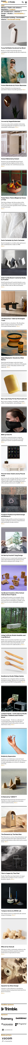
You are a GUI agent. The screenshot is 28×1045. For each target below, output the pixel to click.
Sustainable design (13, 19)
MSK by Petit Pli (6, 434)
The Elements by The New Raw (11, 834)
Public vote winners (14, 7)
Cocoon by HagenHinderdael (10, 121)
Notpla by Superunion (8, 756)
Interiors (17, 11)
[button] (23, 2)
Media (3, 15)
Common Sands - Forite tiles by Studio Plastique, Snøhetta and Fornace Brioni (14, 715)
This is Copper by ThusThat (10, 873)
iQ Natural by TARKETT (9, 797)
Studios (10, 13)
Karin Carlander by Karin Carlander (12, 240)
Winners (4, 7)
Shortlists (4, 9)
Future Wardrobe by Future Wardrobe (13, 85)
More (2, 53)
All (2, 11)
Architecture (8, 11)
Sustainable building (8, 17)
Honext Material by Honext (10, 159)
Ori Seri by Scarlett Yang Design (12, 555)
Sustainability (19, 13)
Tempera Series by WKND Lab (11, 911)
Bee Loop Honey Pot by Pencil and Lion (14, 398)
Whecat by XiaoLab (7, 946)
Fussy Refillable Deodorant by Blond (13, 48)
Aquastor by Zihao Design (9, 986)
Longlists (12, 9)
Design (3, 13)
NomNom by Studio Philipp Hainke (12, 676)
